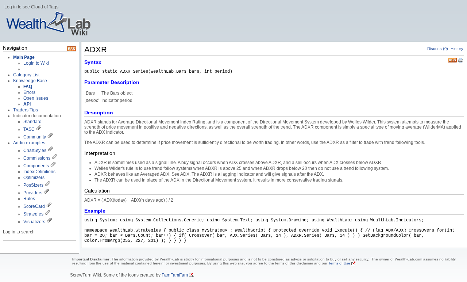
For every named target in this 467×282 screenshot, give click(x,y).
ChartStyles (34, 150)
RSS (452, 59)
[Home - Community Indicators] (50, 137)
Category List (26, 74)
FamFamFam (175, 275)
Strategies (33, 214)
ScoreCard (34, 206)
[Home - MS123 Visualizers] (49, 206)
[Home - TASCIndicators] (39, 129)
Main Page (24, 57)
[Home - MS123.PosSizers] (47, 185)
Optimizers (34, 177)
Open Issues (35, 98)
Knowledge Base (30, 80)
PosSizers (33, 185)
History (457, 48)
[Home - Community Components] (53, 165)
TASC (29, 129)
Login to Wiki (36, 63)
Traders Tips (25, 110)
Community (34, 137)
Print (461, 61)
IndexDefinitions (39, 171)
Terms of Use (339, 263)
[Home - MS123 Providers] (46, 192)
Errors (29, 92)
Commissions (36, 158)
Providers (32, 192)
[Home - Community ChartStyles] (50, 150)
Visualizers (34, 221)
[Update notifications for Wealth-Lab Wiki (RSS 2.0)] (71, 49)
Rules (29, 198)
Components (36, 165)
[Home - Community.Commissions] (54, 158)
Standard (32, 121)
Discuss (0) (437, 48)
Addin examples (29, 142)
